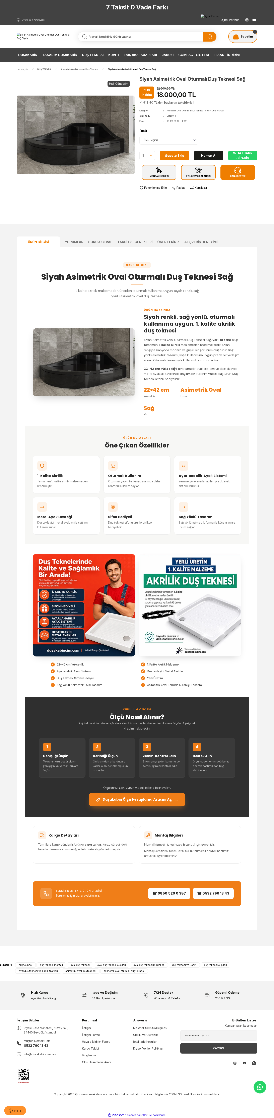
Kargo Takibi (90, 1048)
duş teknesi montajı (51, 964)
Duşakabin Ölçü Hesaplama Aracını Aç (140, 799)
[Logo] (45, 36)
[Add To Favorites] (153, 187)
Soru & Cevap (100, 242)
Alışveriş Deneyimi (200, 242)
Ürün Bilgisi (38, 242)
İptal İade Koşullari (145, 1041)
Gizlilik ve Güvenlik (145, 1034)
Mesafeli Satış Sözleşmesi (150, 1028)
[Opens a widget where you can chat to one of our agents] (15, 1111)
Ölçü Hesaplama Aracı (96, 1062)
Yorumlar (74, 242)
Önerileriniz (168, 242)
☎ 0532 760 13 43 (213, 893)
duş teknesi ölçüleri (215, 964)
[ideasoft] (116, 1115)
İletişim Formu (91, 1034)
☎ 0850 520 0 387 (169, 893)
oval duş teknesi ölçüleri (111, 964)
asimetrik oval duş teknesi (80, 970)
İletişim (86, 1028)
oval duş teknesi (80, 964)
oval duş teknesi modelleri (148, 964)
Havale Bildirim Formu (96, 1041)
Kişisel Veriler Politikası (148, 1048)
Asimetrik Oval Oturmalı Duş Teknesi (185, 110)
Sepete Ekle (174, 156)
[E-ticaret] (136, 1115)
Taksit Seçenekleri (134, 242)
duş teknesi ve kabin (184, 964)
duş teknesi (25, 964)
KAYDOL (219, 1048)
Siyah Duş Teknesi (214, 110)
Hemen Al (208, 156)
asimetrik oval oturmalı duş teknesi (124, 970)
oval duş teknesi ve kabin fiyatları (38, 970)
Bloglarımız (89, 1055)
